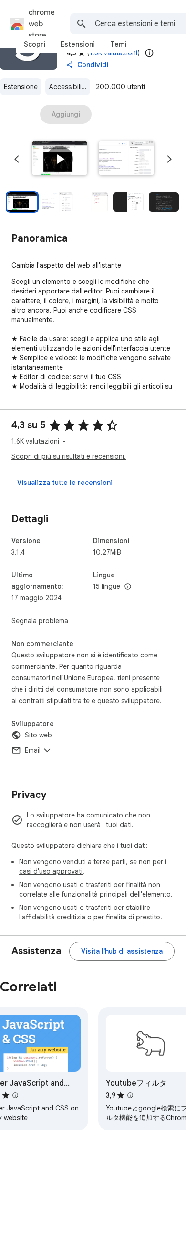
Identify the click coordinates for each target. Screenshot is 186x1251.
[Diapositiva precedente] (16, 159)
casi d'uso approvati (51, 871)
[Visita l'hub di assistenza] (122, 951)
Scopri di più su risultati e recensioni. (68, 456)
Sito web (38, 735)
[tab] (34, 44)
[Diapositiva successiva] (169, 159)
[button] (59, 159)
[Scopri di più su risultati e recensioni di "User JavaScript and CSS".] (15, 1095)
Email (33, 750)
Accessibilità (68, 86)
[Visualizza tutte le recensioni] (64, 482)
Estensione (21, 86)
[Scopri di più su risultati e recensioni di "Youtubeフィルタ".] (130, 1095)
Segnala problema (39, 620)
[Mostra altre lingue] (128, 587)
